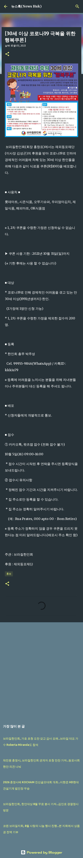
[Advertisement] (41, 670)
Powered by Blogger (44, 852)
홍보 (8, 573)
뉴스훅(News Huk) (26, 6)
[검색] (77, 6)
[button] (7, 54)
